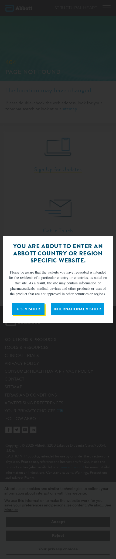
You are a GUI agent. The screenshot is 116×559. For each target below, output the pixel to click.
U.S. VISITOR (28, 309)
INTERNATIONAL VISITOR (77, 309)
